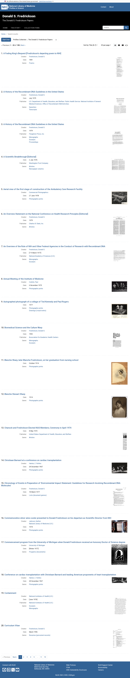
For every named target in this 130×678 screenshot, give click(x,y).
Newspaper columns (36, 169)
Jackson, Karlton (35, 521)
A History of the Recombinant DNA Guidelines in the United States (33, 92)
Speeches (32, 107)
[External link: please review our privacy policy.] (4, 670)
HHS (65, 675)
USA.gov (72, 675)
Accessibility (102, 667)
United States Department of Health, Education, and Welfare (50, 434)
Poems (31, 63)
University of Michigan (37, 545)
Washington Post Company (38, 163)
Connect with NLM (8, 665)
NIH (61, 675)
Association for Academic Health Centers (43, 337)
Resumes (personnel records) (39, 635)
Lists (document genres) (38, 495)
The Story (15, 28)
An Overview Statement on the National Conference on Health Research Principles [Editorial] (45, 214)
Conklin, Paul (33, 282)
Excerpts (32, 140)
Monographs (33, 137)
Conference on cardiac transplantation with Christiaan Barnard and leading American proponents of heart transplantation (60, 574)
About (111, 7)
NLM (57, 675)
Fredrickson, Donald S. (37, 57)
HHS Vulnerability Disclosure (76, 670)
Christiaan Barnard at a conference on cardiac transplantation (32, 460)
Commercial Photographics (38, 192)
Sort (89, 45)
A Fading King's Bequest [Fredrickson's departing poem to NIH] (32, 53)
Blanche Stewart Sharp (14, 394)
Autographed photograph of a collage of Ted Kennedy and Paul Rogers (36, 301)
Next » (23, 45)
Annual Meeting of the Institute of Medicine (23, 279)
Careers (101, 670)
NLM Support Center (105, 665)
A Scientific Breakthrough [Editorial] (19, 157)
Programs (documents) (37, 552)
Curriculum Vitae (12, 625)
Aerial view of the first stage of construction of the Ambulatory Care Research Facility (42, 189)
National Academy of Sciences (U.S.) (42, 256)
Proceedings (33, 142)
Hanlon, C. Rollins (35, 463)
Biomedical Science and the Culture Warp (23, 327)
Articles (32, 166)
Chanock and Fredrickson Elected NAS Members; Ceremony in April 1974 (37, 428)
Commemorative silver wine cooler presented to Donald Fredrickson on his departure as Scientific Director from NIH (57, 518)
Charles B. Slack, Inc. (36, 224)
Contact (103, 7)
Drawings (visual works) (37, 311)
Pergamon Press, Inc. (36, 134)
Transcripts (33, 110)
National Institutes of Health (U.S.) (41, 596)
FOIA (68, 667)
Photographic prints (36, 199)
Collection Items (32, 28)
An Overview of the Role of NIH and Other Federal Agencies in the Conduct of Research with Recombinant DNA (54, 246)
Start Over (6, 40)
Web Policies (71, 665)
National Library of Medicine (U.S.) (41, 524)
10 (45, 657)
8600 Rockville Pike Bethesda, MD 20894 (41, 668)
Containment (10, 593)
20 (105, 45)
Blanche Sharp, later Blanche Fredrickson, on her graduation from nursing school (41, 360)
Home (5, 28)
